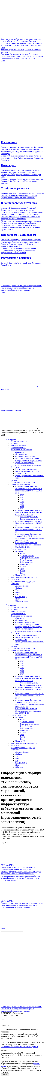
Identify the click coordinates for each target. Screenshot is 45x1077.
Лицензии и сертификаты (21, 450)
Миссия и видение (18, 445)
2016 (22, 495)
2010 (22, 508)
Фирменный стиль (18, 448)
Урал (22, 569)
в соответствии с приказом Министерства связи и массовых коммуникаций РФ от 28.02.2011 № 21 (28, 489)
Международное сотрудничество (24, 577)
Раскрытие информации (11, 410)
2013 (22, 502)
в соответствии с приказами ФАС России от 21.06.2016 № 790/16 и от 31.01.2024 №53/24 (29, 512)
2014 (22, 499)
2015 (22, 497)
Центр (22, 571)
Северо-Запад (25, 564)
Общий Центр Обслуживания (26, 561)
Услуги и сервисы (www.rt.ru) (23, 482)
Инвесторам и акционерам (18, 234)
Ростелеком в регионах (16, 257)
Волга (22, 553)
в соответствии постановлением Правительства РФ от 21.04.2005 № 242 (28, 523)
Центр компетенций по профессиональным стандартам (28, 464)
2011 (22, 506)
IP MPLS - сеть (21, 473)
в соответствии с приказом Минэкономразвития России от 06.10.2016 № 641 (28, 545)
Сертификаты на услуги (25, 456)
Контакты (15, 584)
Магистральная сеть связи (26, 469)
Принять (5, 1075)
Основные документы (29, 517)
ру (2, 61)
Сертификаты (21, 454)
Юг (21, 573)
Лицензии (19, 452)
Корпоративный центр (29, 558)
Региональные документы (31, 519)
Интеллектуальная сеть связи (27, 471)
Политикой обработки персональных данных (19, 1047)
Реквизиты (15, 579)
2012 (22, 504)
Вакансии (19, 551)
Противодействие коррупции (23, 582)
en (4, 61)
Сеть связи (15, 467)
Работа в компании (18, 549)
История (14, 443)
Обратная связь (21, 601)
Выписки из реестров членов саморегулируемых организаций (28, 459)
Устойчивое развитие (15, 188)
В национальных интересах (19, 202)
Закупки (14, 480)
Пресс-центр (9, 165)
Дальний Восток (27, 556)
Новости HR (20, 575)
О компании (9, 142)
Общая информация (19, 441)
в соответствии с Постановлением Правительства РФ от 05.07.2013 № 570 (29, 529)
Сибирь (23, 566)
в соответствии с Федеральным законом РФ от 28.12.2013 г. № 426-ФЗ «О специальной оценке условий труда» (29, 537)
